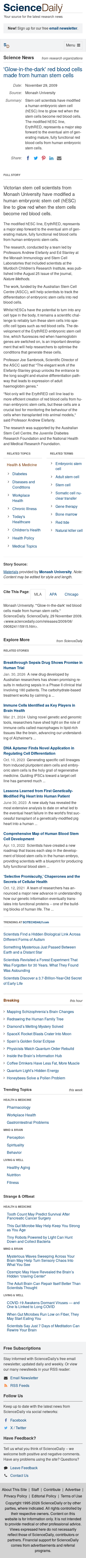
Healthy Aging (18, 1167)
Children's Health (26, 530)
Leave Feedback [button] (24, 1467)
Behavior (14, 1152)
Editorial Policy (44, 1496)
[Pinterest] (43, 158)
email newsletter (63, 28)
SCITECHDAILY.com (36, 922)
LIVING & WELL (13, 1160)
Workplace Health (21, 498)
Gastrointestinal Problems (28, 1122)
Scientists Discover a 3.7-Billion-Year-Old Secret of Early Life (42, 980)
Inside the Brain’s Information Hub (34, 1055)
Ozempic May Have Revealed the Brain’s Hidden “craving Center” (40, 1274)
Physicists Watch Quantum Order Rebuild (40, 1048)
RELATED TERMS (61, 453)
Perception (16, 1137)
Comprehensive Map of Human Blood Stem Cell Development (41, 836)
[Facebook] (28, 158)
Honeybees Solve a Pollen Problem (36, 1078)
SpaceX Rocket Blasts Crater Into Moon (39, 1033)
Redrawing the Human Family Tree (35, 1019)
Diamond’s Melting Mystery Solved (35, 1026)
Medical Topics (24, 546)
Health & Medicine (22, 464)
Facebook (18, 1420)
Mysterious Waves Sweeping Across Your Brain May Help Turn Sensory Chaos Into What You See (41, 1260)
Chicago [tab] (71, 594)
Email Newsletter (24, 1377)
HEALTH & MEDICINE (17, 1100)
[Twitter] (36, 158)
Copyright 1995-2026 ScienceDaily (34, 1503)
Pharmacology (19, 1107)
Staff (35, 1489)
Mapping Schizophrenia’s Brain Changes (40, 1011)
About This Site (14, 1489)
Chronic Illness (24, 508)
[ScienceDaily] (33, 8)
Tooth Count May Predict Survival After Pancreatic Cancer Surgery (38, 1216)
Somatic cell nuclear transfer (68, 495)
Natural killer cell (69, 530)
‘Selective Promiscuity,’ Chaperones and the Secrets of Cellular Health (41, 879)
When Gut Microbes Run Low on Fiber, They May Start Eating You (43, 1316)
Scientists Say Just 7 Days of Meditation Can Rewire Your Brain (43, 1328)
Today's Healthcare (21, 519)
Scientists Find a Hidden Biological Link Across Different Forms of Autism (41, 936)
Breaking (11, 1000)
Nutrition (14, 1174)
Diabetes (19, 473)
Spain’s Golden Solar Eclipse (31, 1041)
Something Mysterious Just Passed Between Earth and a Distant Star (39, 949)
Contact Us (19, 1475)
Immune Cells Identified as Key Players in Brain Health (39, 707)
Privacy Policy (15, 1496)
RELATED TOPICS (19, 453)
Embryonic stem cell (68, 466)
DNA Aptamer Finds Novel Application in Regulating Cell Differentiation (38, 750)
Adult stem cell (67, 476)
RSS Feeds (19, 1385)
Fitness (13, 1182)
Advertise (72, 1489)
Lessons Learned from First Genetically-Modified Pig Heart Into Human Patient (38, 793)
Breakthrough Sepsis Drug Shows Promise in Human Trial (43, 665)
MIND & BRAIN (13, 1130)
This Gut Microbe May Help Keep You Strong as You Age (43, 1227)
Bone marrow (66, 514)
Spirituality (15, 1145)
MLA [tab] (38, 594)
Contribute (52, 1489)
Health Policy (23, 538)
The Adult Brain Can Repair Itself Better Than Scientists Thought (43, 1285)
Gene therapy (66, 506)
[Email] (59, 158)
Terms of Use (71, 1496)
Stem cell (63, 484)
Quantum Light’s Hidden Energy (33, 1070)
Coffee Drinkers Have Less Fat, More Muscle (43, 1063)
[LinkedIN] (51, 158)
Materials (10, 571)
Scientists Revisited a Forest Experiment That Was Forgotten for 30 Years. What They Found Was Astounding (40, 965)
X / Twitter (18, 1427)
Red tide (62, 522)
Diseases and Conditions (23, 484)
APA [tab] (53, 594)
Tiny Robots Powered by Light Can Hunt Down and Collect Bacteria (39, 1239)
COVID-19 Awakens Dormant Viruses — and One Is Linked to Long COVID (43, 1304)
